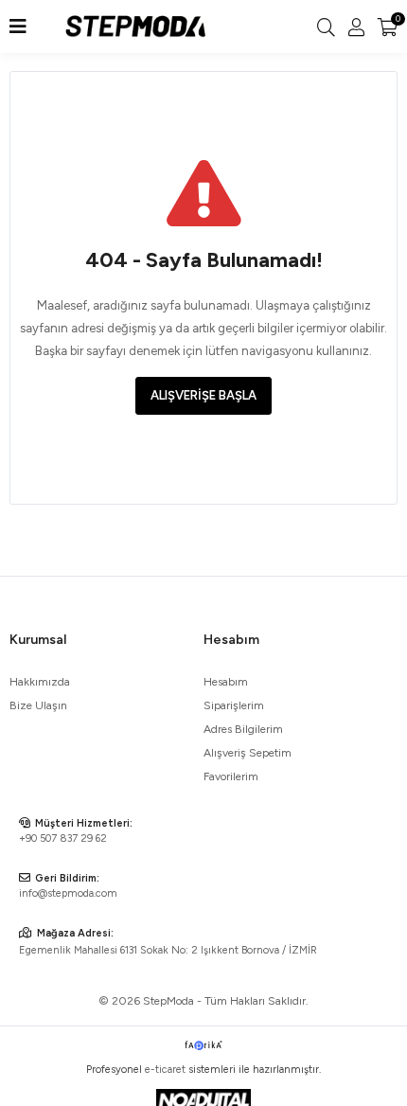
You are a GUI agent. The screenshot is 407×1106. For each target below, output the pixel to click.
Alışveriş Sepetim (248, 752)
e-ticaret (165, 1069)
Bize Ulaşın (38, 705)
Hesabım (226, 681)
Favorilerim (231, 776)
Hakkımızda (39, 681)
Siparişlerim (234, 705)
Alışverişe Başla (203, 395)
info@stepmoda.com (68, 893)
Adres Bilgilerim (243, 729)
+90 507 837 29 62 (63, 838)
